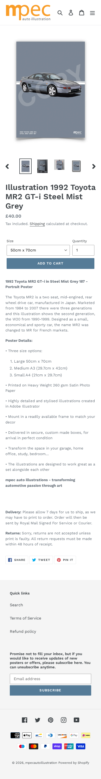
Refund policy (23, 631)
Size (10, 241)
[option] (25, 166)
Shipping (37, 224)
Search (16, 605)
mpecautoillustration (41, 763)
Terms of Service (25, 618)
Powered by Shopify (73, 763)
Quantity (79, 241)
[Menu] (92, 12)
